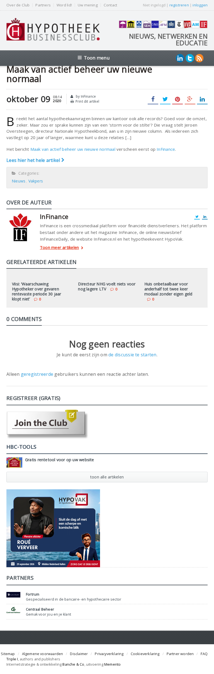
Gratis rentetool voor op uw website (59, 459)
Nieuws (18, 181)
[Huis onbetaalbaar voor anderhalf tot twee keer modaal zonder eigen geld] (173, 276)
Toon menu (97, 58)
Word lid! (64, 5)
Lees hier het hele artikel (33, 160)
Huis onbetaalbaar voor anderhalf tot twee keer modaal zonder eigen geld (168, 289)
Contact (110, 5)
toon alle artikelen (107, 477)
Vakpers (35, 181)
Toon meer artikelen (59, 247)
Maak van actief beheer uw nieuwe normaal (72, 149)
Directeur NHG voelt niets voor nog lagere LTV (106, 286)
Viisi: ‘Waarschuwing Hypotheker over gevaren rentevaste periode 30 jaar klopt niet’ (36, 291)
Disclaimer (79, 653)
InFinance (166, 149)
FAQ (204, 653)
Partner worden (180, 653)
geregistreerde (38, 374)
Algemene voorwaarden (42, 653)
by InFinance (85, 96)
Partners (43, 5)
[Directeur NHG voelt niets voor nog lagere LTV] (107, 276)
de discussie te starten (132, 355)
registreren (179, 5)
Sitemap (8, 653)
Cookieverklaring (145, 653)
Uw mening (88, 5)
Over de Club (18, 5)
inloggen (200, 5)
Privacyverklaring (109, 653)
